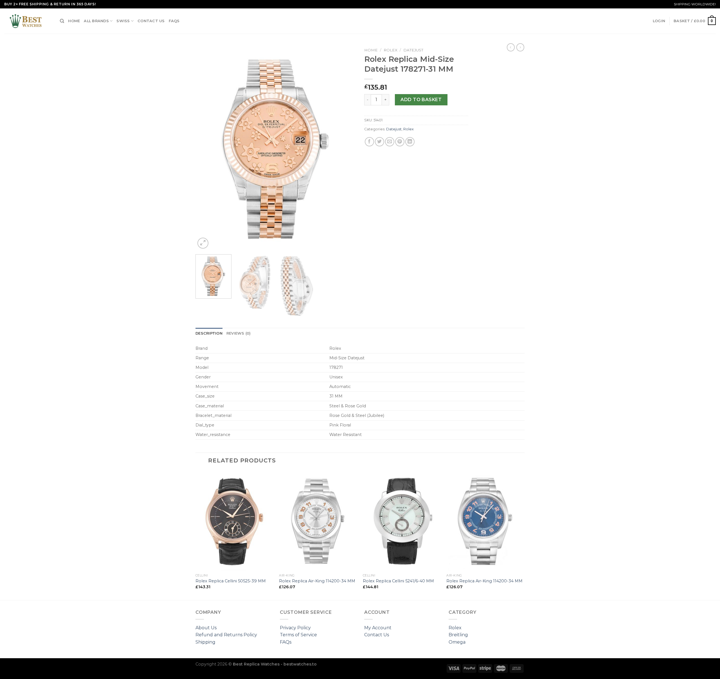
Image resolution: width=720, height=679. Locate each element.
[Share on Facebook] (369, 141)
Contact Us (151, 21)
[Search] (62, 21)
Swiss (123, 21)
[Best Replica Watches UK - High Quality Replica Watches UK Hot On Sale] (27, 21)
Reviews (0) (238, 333)
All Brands (96, 21)
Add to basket (421, 99)
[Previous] (206, 147)
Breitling (458, 634)
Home (74, 21)
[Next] (345, 147)
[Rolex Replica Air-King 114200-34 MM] (318, 521)
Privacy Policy (295, 627)
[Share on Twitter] (379, 141)
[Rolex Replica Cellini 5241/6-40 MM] (402, 521)
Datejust (413, 50)
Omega (457, 642)
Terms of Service (298, 634)
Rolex (390, 50)
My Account (378, 627)
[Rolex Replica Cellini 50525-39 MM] (234, 521)
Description (208, 333)
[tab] (208, 333)
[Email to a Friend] (389, 141)
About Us (206, 627)
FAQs (174, 21)
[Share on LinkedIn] (410, 141)
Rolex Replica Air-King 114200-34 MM (317, 580)
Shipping (205, 642)
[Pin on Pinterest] (399, 141)
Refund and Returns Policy (226, 634)
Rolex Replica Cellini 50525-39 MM (230, 580)
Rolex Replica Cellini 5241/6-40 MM (398, 580)
